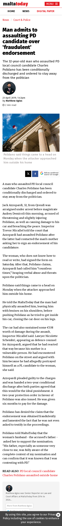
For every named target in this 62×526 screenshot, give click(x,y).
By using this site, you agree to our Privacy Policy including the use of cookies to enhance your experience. (31, 518)
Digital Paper (45, 11)
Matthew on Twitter (19, 511)
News (5, 20)
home (11, 11)
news (25, 11)
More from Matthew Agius (19, 505)
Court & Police (21, 20)
